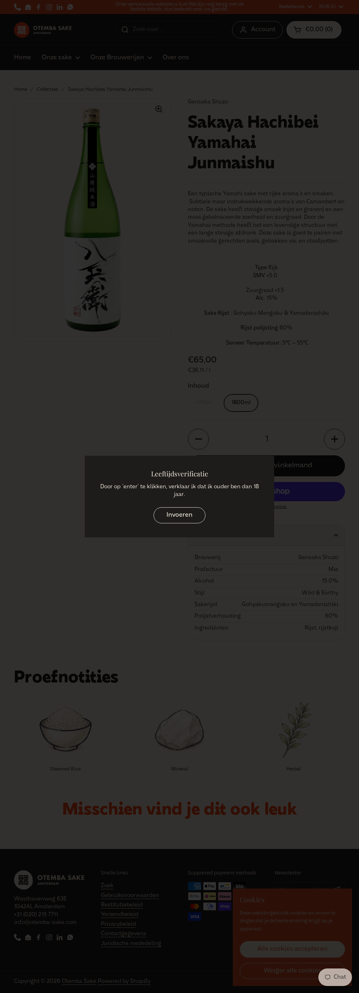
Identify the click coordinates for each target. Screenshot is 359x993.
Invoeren (179, 515)
